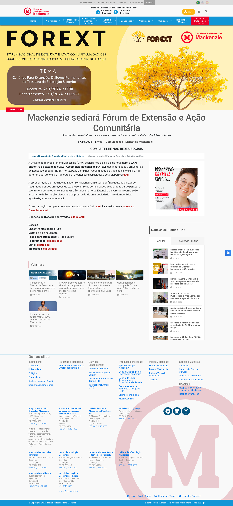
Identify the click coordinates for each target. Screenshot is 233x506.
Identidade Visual (166, 496)
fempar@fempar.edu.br (68, 491)
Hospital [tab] (160, 241)
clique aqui (43, 244)
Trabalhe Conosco (191, 496)
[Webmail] (199, 12)
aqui (126, 174)
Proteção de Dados (141, 496)
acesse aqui (54, 240)
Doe (190, 12)
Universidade (15, 109)
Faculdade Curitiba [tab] (188, 241)
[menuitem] (87, 2)
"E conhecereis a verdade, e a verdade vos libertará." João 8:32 (173, 503)
